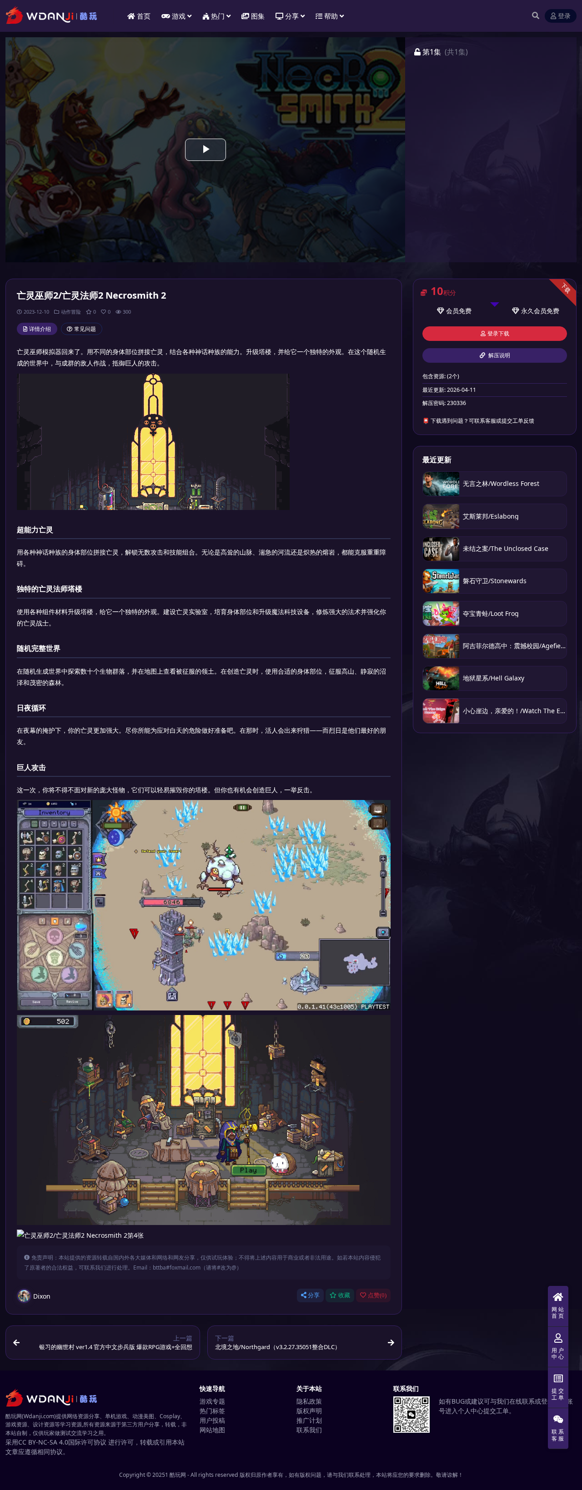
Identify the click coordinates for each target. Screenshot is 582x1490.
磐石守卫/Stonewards (495, 580)
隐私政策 (309, 1401)
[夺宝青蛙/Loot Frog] (441, 613)
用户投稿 (212, 1420)
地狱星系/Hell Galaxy (493, 678)
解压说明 (498, 355)
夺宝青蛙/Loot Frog (491, 613)
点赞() (377, 1295)
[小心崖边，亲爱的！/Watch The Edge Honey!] (441, 711)
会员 (452, 310)
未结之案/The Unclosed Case (505, 548)
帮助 (331, 15)
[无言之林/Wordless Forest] (441, 484)
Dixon (41, 1296)
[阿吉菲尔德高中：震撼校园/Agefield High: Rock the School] (441, 646)
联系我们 (309, 1429)
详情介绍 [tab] (40, 329)
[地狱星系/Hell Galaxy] (441, 678)
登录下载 (498, 333)
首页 (144, 15)
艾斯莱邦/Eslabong (491, 516)
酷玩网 (178, 1475)
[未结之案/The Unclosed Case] (441, 549)
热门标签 (212, 1410)
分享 (314, 1295)
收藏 (344, 1295)
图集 (258, 15)
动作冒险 (71, 311)
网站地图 (212, 1429)
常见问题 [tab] (85, 329)
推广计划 (309, 1420)
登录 (564, 16)
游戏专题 (212, 1401)
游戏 (179, 15)
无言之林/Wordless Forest (501, 483)
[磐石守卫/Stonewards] (441, 581)
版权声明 (309, 1410)
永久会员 (534, 310)
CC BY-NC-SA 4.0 (43, 1442)
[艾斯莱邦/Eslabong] (441, 516)
